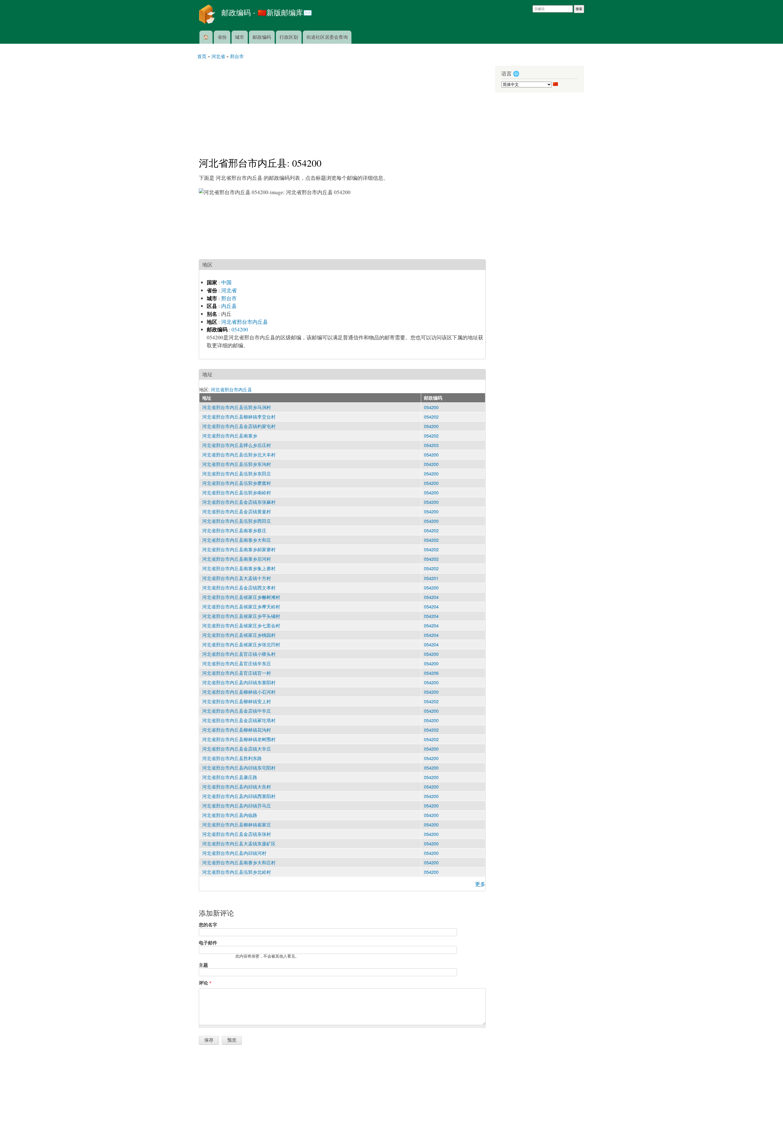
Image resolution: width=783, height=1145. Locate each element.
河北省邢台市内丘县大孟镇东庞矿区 (239, 843)
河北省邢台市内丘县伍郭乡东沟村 (236, 464)
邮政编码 (262, 37)
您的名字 (208, 924)
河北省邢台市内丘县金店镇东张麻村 (239, 502)
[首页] (207, 15)
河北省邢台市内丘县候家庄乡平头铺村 (241, 616)
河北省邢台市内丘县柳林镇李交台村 (239, 416)
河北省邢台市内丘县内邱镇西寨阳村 (239, 796)
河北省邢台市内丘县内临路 (229, 815)
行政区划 (289, 37)
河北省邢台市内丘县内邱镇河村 (234, 853)
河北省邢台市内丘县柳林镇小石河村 (239, 692)
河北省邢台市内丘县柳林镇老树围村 (239, 739)
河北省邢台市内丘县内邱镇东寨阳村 (239, 682)
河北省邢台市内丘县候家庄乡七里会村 (241, 625)
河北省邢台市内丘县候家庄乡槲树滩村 (241, 597)
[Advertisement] (342, 105)
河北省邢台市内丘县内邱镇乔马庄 (236, 805)
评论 (205, 982)
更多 (480, 884)
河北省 (229, 290)
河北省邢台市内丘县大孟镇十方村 (236, 578)
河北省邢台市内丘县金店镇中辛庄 (236, 710)
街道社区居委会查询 (327, 37)
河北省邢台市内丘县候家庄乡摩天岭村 (241, 606)
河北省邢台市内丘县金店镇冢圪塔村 (239, 720)
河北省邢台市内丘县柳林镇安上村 (236, 701)
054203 (431, 445)
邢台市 (229, 298)
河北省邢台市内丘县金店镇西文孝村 (239, 587)
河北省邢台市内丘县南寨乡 (229, 435)
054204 (431, 597)
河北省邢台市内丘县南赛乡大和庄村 (239, 862)
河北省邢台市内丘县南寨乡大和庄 (236, 540)
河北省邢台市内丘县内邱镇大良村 (236, 786)
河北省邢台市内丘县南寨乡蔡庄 (234, 530)
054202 (431, 416)
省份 (222, 37)
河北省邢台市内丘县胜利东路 (232, 758)
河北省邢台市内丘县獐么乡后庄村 (236, 445)
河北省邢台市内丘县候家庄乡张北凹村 (241, 644)
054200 (240, 329)
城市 (239, 37)
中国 (226, 282)
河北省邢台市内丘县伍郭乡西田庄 (236, 521)
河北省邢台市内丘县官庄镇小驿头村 (239, 654)
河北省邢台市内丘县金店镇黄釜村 (236, 511)
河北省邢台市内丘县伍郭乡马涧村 (236, 407)
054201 (431, 578)
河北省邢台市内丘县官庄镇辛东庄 (236, 663)
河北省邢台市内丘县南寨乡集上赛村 (239, 568)
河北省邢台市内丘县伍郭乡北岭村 (236, 872)
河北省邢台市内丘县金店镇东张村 (236, 834)
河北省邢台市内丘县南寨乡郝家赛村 (239, 549)
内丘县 (229, 305)
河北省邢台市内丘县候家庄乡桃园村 (239, 635)
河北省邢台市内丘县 (244, 321)
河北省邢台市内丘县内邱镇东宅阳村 (239, 767)
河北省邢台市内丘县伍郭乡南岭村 (236, 492)
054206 (431, 673)
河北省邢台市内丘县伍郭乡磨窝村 (236, 483)
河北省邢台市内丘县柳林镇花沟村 (236, 729)
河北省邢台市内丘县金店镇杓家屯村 (239, 426)
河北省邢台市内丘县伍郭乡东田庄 (236, 473)
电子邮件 (208, 942)
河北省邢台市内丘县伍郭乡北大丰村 (239, 454)
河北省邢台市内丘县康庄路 (229, 777)
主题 (203, 965)
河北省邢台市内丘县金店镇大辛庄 (236, 748)
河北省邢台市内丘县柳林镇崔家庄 (236, 824)
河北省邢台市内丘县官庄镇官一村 (236, 673)
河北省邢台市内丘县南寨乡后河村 (236, 559)
